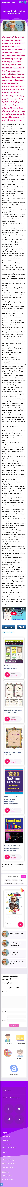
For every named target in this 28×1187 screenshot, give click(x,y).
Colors (16, 883)
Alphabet (8, 880)
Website (4, 1020)
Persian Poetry (12, 866)
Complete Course (8, 1167)
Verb (21, 880)
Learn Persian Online (8, 2)
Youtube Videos (8, 1179)
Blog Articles (7, 1140)
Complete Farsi (8, 883)
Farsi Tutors (7, 1144)
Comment (4, 993)
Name (4, 1011)
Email (3, 1016)
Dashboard (6, 1136)
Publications (7, 1156)
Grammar (15, 880)
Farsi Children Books (9, 1147)
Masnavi (4, 866)
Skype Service (7, 1176)
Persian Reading (8, 1160)
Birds (22, 883)
